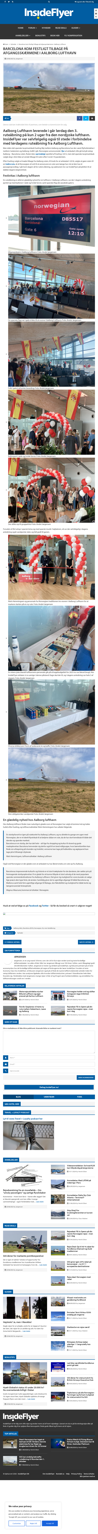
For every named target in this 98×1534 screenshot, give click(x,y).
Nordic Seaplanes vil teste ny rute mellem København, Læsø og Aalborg (32, 1008)
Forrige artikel (13, 942)
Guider (8, 1291)
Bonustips (10, 1357)
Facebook (33, 905)
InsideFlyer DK (23, 1474)
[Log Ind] (96, 16)
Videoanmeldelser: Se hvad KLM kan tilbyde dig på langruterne (81, 1166)
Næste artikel (85, 942)
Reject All (33, 1523)
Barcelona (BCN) (28, 928)
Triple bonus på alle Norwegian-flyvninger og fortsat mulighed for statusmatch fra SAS (80, 1394)
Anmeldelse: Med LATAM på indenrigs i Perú (79, 1181)
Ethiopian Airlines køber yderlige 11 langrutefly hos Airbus (78, 1344)
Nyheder (20, 933)
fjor (63, 151)
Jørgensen (20, 956)
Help (68, 1474)
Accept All (50, 1523)
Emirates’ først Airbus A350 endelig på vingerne (79, 1313)
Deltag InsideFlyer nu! (49, 1087)
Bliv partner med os (87, 1476)
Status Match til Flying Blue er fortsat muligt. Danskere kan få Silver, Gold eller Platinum (80, 1441)
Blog (18, 1096)
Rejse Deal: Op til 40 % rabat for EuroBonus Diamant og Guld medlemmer (80, 1248)
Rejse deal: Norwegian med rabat (79, 1278)
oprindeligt (40, 154)
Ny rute (44, 928)
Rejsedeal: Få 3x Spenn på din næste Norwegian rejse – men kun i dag (80, 1008)
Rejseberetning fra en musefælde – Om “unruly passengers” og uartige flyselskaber (24, 1191)
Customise (17, 1523)
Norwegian (37, 928)
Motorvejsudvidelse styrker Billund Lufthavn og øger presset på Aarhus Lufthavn (31, 993)
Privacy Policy (76, 1474)
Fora (79, 1096)
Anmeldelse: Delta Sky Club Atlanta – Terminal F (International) (79, 1197)
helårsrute (10, 164)
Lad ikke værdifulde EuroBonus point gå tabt (80, 1364)
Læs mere (40, 1202)
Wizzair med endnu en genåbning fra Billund (76, 1298)
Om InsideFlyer (48, 1474)
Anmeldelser (11, 1160)
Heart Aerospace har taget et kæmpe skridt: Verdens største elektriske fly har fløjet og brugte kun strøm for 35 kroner (32, 1442)
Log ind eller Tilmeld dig (85, 2)
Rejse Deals (10, 1225)
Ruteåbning (51, 928)
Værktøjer (49, 1096)
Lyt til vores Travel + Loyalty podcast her (22, 1118)
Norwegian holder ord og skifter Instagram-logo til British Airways (81, 993)
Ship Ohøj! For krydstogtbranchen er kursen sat (80, 1212)
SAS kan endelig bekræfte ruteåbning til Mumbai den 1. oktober (32, 1459)
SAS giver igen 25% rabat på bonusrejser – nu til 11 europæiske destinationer (79, 1264)
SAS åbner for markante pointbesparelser (23, 1255)
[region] (33, 1515)
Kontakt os (60, 1474)
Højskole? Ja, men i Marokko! (17, 1322)
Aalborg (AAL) (18, 928)
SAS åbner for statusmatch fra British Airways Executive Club (80, 1379)
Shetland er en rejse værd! (78, 1327)
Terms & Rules (89, 1474)
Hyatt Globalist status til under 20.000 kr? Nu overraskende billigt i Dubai (23, 1388)
